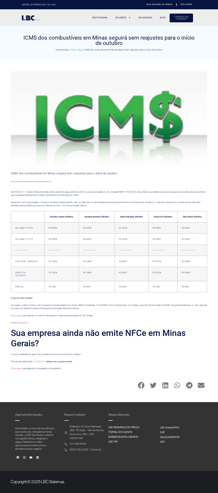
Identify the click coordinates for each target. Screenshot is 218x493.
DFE (162, 432)
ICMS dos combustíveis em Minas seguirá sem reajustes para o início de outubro (64, 173)
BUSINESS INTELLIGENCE (123, 436)
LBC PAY (113, 441)
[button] (141, 385)
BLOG (163, 17)
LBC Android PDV (169, 427)
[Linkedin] (37, 457)
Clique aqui (16, 315)
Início (73, 49)
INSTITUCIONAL (100, 17)
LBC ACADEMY (145, 17)
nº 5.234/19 (39, 361)
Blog (80, 49)
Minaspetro (23, 322)
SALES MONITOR (169, 437)
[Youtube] (31, 457)
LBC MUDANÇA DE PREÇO (123, 427)
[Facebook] (17, 457)
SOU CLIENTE (186, 4)
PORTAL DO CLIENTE (120, 431)
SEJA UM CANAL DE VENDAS (159, 4)
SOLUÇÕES (120, 17)
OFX (162, 441)
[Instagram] (24, 457)
